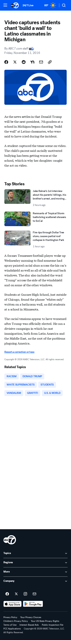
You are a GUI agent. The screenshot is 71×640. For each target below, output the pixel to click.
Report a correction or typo (19, 352)
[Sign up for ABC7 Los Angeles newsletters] (34, 594)
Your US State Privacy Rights (45, 621)
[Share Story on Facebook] (6, 62)
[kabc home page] (9, 539)
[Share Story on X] (15, 62)
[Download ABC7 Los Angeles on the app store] (12, 604)
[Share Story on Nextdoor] (32, 62)
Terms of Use (9, 625)
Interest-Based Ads (29, 625)
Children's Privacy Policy (15, 621)
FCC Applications (12, 629)
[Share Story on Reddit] (23, 62)
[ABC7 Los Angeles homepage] (15, 5)
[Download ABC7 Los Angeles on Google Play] (33, 604)
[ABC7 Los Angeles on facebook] (7, 594)
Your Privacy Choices (30, 617)
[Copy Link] (50, 62)
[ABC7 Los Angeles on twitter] (16, 594)
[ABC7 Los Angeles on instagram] (25, 594)
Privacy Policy (10, 617)
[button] (5, 5)
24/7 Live (28, 5)
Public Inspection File (52, 625)
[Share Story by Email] (41, 62)
